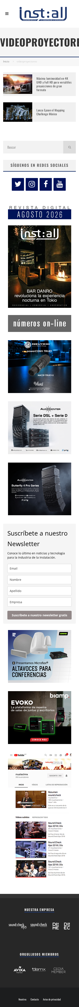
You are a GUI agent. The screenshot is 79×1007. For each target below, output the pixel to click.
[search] (69, 147)
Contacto (35, 999)
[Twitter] (18, 184)
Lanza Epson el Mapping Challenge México (50, 112)
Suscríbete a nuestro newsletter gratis (39, 615)
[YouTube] (60, 184)
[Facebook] (46, 184)
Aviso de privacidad (52, 999)
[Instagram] (32, 184)
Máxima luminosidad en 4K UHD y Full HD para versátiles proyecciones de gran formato (53, 84)
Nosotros (22, 999)
